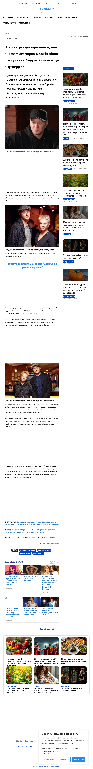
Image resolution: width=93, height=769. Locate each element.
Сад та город (69, 199)
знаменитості (44, 550)
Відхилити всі (64, 759)
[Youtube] (66, 3)
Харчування (68, 101)
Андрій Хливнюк (27, 550)
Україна (66, 234)
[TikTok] (47, 3)
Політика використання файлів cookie (62, 754)
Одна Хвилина (49, 537)
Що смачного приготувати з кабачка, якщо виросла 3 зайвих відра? (75, 163)
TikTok (52, 3)
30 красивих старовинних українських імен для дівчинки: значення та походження (46, 690)
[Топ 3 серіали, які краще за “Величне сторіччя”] (75, 245)
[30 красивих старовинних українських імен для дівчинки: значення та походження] (75, 212)
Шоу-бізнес (68, 261)
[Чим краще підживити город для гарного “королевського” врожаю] (75, 180)
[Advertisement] (32, 173)
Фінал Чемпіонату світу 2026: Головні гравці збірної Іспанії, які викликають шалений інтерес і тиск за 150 (75, 129)
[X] (58, 3)
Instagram (39, 3)
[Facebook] (19, 3)
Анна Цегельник (81, 36)
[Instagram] (33, 3)
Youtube (73, 3)
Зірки (7, 33)
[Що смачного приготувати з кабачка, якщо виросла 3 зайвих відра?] (75, 150)
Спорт (66, 138)
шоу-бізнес (38, 553)
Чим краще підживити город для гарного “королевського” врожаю (74, 193)
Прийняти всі (78, 759)
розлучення (25, 553)
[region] (63, 747)
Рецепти (67, 169)
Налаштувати (48, 759)
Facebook (25, 3)
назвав (31, 253)
